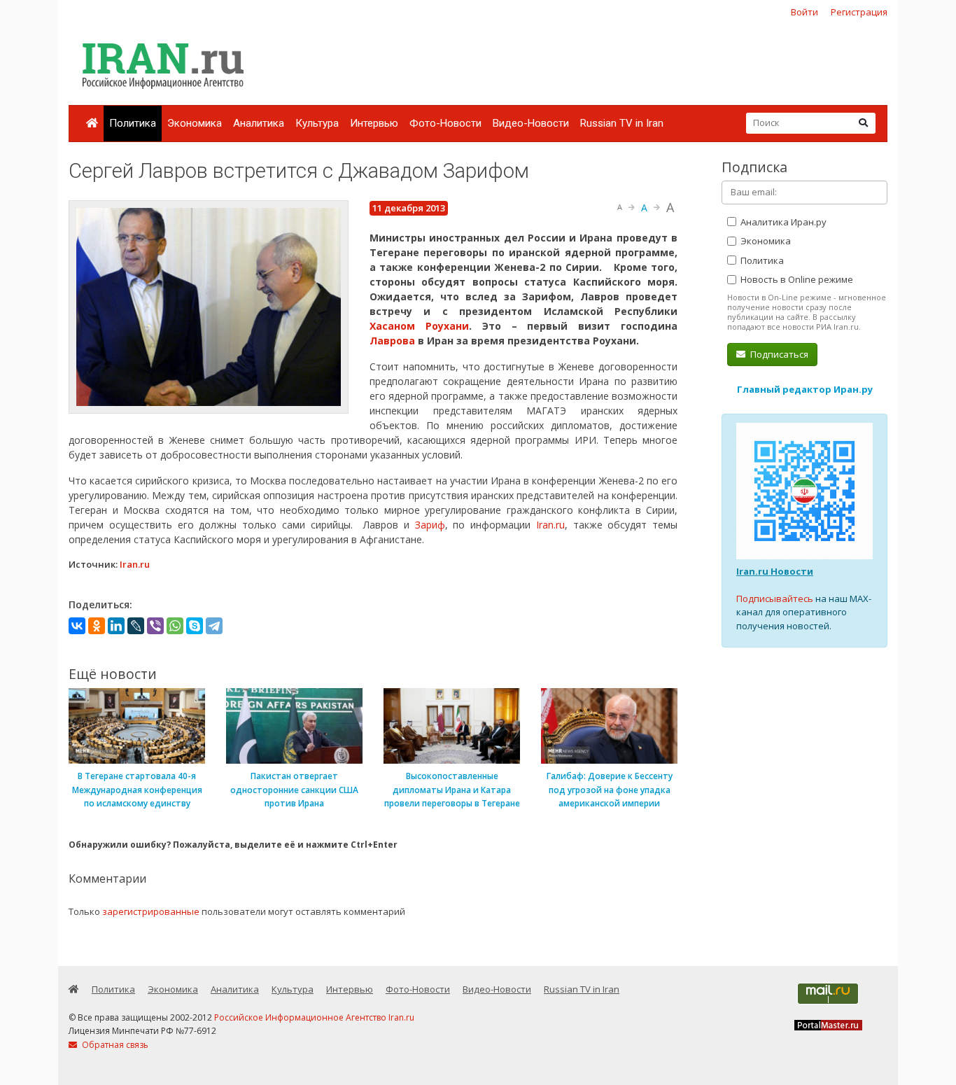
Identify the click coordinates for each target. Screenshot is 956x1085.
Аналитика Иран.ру (782, 222)
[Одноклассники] (96, 625)
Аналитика (258, 123)
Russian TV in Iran (621, 123)
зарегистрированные (150, 911)
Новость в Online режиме (795, 279)
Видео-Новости (531, 123)
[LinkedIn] (116, 625)
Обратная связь (114, 1045)
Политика (132, 123)
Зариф (430, 524)
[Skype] (194, 625)
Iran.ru (550, 524)
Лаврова (394, 340)
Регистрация (859, 12)
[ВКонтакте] (77, 625)
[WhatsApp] (175, 625)
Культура (317, 123)
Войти (804, 12)
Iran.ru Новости (774, 571)
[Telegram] (214, 625)
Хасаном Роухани (419, 325)
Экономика (194, 123)
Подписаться (778, 354)
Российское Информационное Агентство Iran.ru (314, 1017)
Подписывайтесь (774, 598)
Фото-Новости (445, 123)
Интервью (374, 123)
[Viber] (155, 625)
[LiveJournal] (135, 625)
